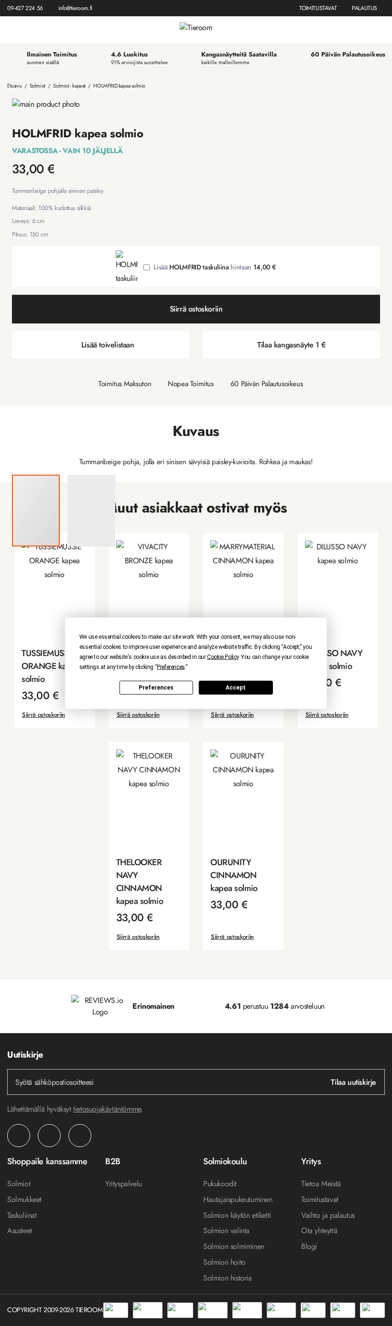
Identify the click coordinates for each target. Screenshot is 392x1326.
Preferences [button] (171, 666)
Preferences (156, 687)
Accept (236, 687)
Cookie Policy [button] (223, 656)
